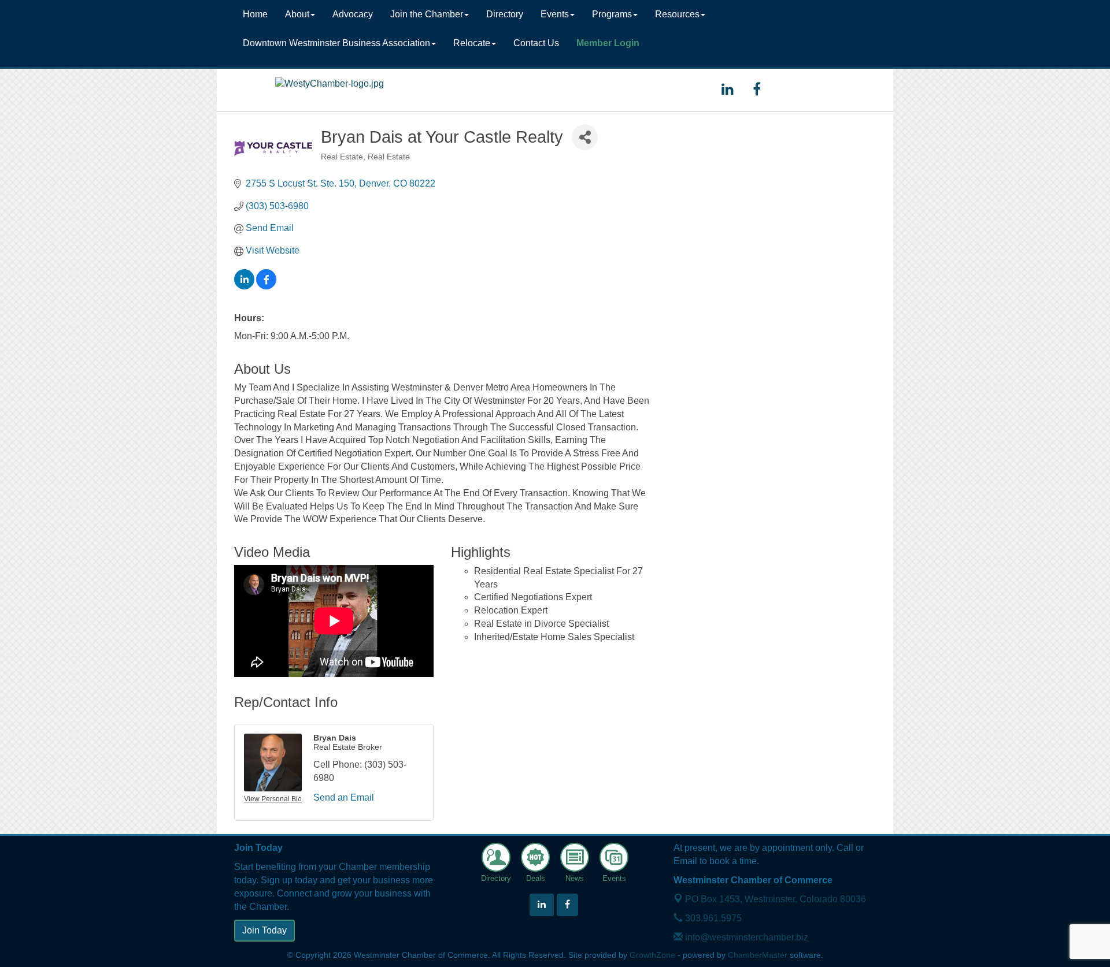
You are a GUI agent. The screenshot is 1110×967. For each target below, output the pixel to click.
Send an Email (343, 797)
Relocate (471, 43)
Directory (504, 14)
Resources (677, 14)
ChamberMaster (757, 955)
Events (555, 14)
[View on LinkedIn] (244, 286)
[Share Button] (585, 137)
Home (255, 14)
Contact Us (536, 43)
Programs (612, 14)
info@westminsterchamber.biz (745, 937)
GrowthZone (652, 955)
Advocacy (352, 14)
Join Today (264, 930)
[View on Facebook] (266, 286)
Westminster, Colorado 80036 (775, 899)
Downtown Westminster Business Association (336, 43)
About (297, 14)
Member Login (607, 43)
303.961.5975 (712, 918)
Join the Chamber (426, 14)
